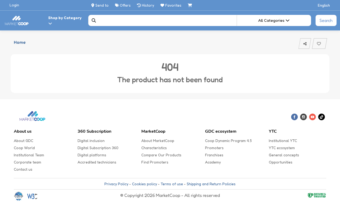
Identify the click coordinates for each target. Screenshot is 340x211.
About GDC (23, 140)
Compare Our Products (161, 155)
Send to (101, 5)
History (147, 5)
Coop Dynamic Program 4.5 (228, 140)
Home (20, 42)
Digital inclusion (91, 140)
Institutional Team (29, 155)
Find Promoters (154, 162)
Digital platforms (92, 155)
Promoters (214, 147)
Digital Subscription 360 (98, 147)
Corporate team (27, 162)
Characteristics (154, 147)
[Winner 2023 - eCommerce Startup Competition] (20, 196)
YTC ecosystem (282, 147)
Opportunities (280, 162)
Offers (125, 5)
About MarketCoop (157, 140)
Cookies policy (144, 184)
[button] (324, 5)
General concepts (284, 155)
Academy (213, 162)
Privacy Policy (116, 184)
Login (14, 5)
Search (326, 20)
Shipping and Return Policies (211, 184)
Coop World (24, 147)
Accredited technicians (97, 162)
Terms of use (172, 184)
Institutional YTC (283, 140)
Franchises (214, 155)
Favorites (173, 5)
